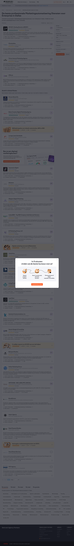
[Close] (57, 259)
